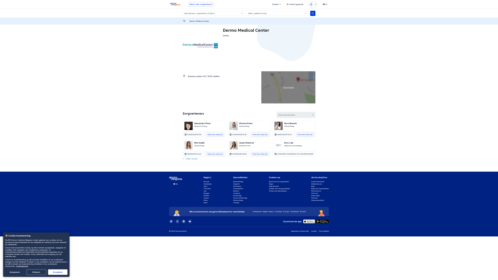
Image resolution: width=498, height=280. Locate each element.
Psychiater (237, 186)
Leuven (206, 198)
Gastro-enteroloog (240, 198)
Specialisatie (274, 186)
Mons (206, 200)
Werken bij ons (316, 184)
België (265, 211)
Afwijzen (36, 272)
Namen (206, 196)
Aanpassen (15, 272)
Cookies (314, 231)
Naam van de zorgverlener (279, 182)
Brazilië (303, 211)
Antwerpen (208, 184)
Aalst (206, 203)
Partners (314, 198)
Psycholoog (237, 196)
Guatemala (294, 211)
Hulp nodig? (315, 196)
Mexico (271, 211)
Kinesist (236, 191)
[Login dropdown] (313, 4)
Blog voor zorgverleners (320, 189)
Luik (205, 191)
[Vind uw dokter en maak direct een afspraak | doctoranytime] (184, 21)
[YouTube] (190, 221)
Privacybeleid (324, 231)
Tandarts (236, 193)
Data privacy (316, 191)
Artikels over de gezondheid (279, 189)
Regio (271, 184)
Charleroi (207, 189)
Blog (313, 186)
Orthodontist (238, 189)
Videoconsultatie (317, 200)
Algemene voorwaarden (300, 231)
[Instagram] (177, 221)
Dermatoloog (238, 182)
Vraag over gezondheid (278, 191)
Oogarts (236, 184)
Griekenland (257, 211)
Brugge (206, 193)
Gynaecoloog (238, 200)
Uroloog (236, 203)
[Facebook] (171, 221)
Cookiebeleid (22, 266)
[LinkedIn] (184, 221)
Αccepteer (58, 272)
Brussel (206, 182)
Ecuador (286, 211)
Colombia (278, 211)
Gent (205, 186)
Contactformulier (317, 182)
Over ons (314, 193)
